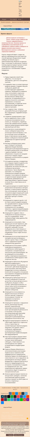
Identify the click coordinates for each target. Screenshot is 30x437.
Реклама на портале (17, 415)
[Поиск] (27, 19)
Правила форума (5, 22)
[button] (7, 19)
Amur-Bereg (5, 412)
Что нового (13, 19)
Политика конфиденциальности (10, 418)
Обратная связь (5, 415)
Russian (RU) (15, 412)
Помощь (23, 418)
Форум (4, 19)
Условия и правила (6, 416)
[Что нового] (24, 19)
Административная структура (20, 22)
